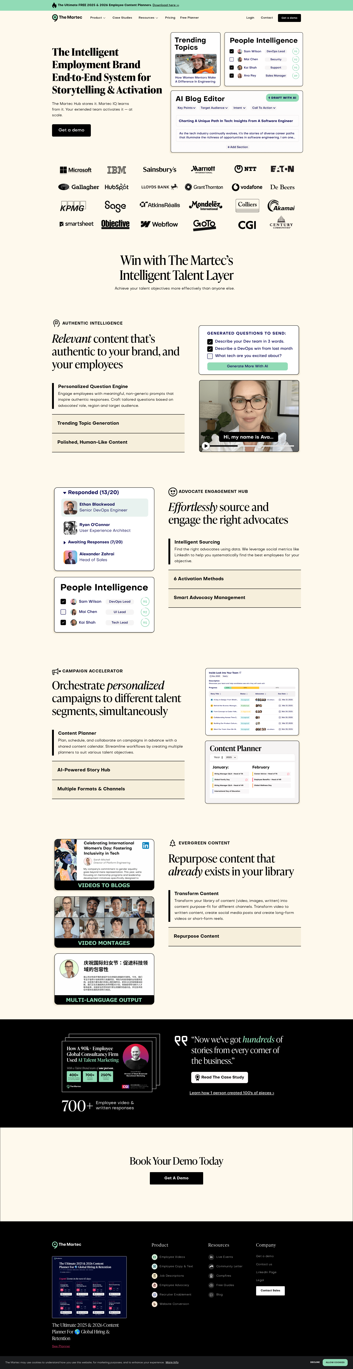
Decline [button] (315, 1362)
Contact (267, 17)
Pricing (170, 17)
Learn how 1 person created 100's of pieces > (232, 1093)
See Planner (61, 1346)
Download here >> (166, 5)
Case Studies (122, 17)
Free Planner (189, 17)
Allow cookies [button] (335, 1363)
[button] (99, 18)
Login (250, 17)
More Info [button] (172, 1362)
